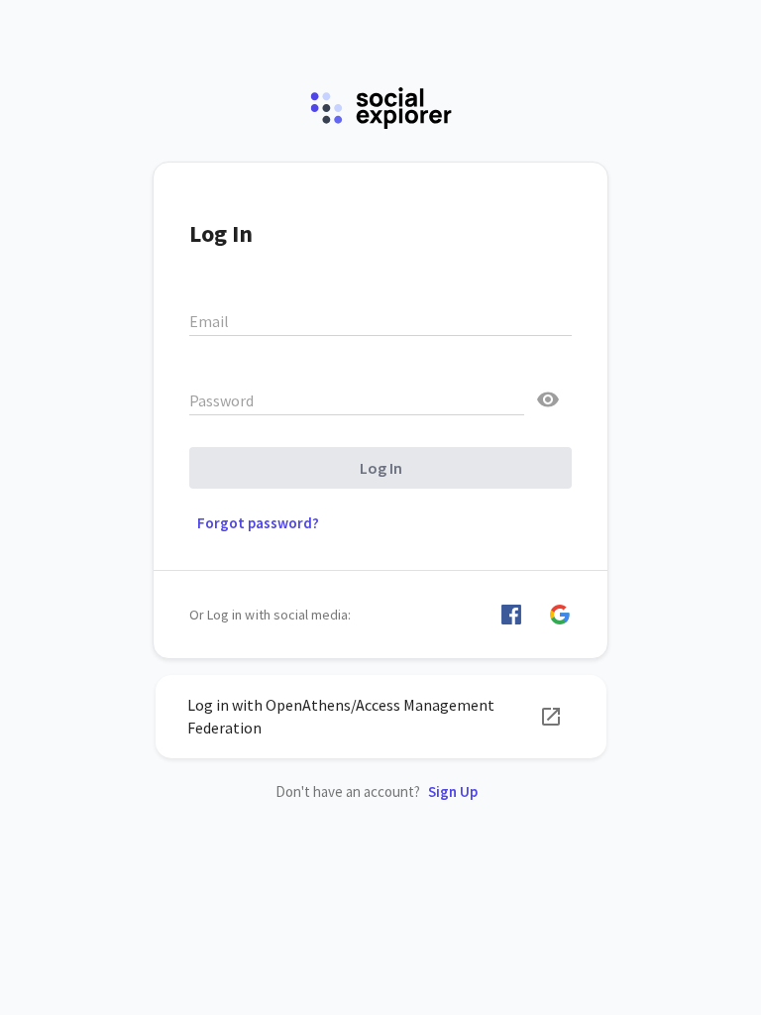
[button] (511, 614)
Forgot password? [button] (258, 522)
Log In (381, 468)
